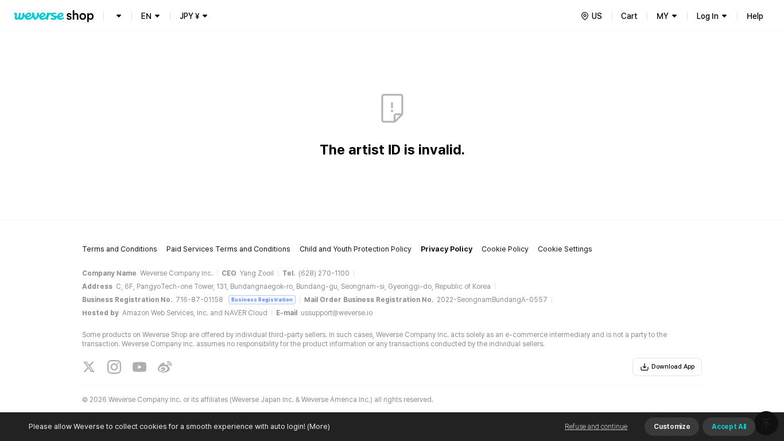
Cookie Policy (505, 249)
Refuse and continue (596, 427)
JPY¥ (189, 16)
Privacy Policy (446, 249)
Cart (629, 16)
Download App (672, 366)
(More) (318, 426)
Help (755, 16)
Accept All (729, 427)
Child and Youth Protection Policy (356, 249)
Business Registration (262, 299)
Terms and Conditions (119, 249)
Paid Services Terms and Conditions (228, 249)
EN (146, 16)
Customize (672, 427)
